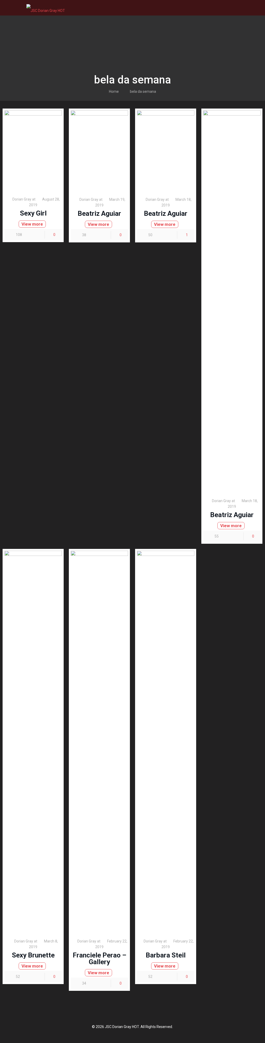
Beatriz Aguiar (99, 213)
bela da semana (143, 91)
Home (114, 91)
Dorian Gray (21, 199)
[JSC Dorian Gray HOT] (45, 8)
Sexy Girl (33, 213)
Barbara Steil (166, 955)
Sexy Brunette (33, 955)
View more (32, 224)
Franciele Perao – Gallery (99, 958)
